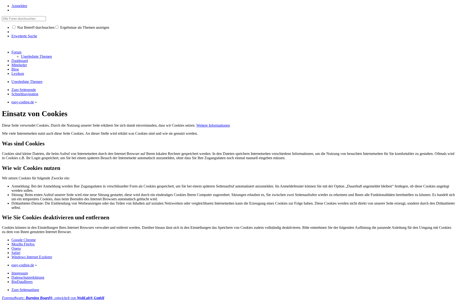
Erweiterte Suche (24, 36)
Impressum (19, 273)
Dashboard (19, 61)
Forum (16, 52)
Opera (16, 248)
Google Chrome (23, 240)
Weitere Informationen (213, 125)
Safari (15, 253)
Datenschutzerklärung (27, 277)
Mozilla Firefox (23, 244)
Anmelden (19, 6)
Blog (15, 69)
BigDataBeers (22, 282)
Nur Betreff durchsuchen (35, 27)
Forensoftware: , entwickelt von (53, 298)
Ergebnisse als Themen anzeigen (84, 27)
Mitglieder (19, 65)
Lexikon (17, 74)
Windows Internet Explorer (31, 257)
